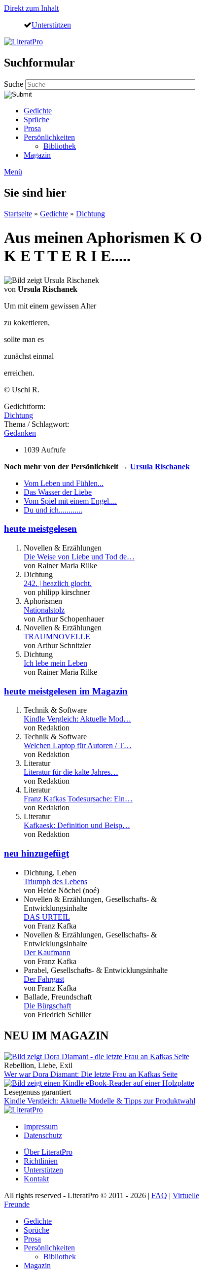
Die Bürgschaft (47, 1006)
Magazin (37, 155)
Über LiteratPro (48, 1152)
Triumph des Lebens (55, 881)
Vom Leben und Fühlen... (64, 483)
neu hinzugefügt (36, 853)
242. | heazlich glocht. (58, 583)
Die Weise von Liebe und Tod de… (79, 557)
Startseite (18, 213)
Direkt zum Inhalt (31, 8)
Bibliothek (59, 146)
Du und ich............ (53, 510)
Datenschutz (43, 1135)
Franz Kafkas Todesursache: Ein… (78, 798)
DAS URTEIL (47, 917)
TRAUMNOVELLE (57, 636)
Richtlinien (41, 1161)
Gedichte (38, 110)
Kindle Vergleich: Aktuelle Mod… (77, 719)
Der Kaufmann (47, 952)
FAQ (159, 1195)
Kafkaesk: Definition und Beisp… (77, 825)
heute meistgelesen (40, 528)
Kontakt (36, 1178)
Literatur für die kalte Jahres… (71, 772)
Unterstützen (51, 25)
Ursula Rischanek (160, 466)
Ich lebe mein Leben (55, 663)
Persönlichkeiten (49, 137)
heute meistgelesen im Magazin (66, 691)
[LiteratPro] (23, 41)
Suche (14, 84)
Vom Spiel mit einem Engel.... (70, 501)
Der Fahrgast (44, 979)
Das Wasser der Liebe (58, 492)
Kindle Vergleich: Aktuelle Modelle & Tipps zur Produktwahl (99, 1101)
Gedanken (20, 433)
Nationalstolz (44, 610)
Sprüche (36, 119)
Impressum (41, 1126)
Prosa (32, 128)
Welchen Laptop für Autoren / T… (78, 745)
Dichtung (90, 213)
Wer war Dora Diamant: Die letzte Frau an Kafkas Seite (90, 1074)
